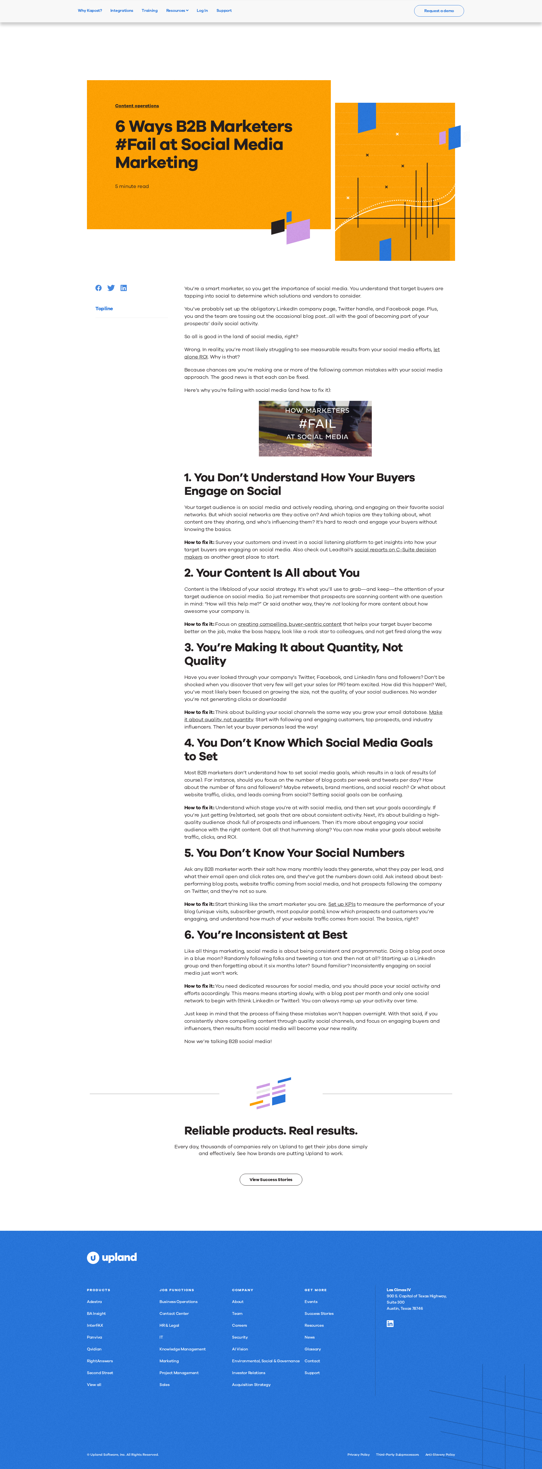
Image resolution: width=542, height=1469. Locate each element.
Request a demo (439, 11)
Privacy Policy (359, 1454)
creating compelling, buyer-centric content (290, 624)
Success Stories (319, 1313)
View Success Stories (271, 1179)
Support (312, 1373)
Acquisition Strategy (251, 1384)
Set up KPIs (342, 904)
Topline (104, 308)
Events (311, 1301)
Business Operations (178, 1301)
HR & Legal (169, 1325)
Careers (239, 1325)
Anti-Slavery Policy (440, 1454)
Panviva (94, 1337)
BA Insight (96, 1313)
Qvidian (94, 1349)
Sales (164, 1384)
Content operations (137, 106)
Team (237, 1313)
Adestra (94, 1301)
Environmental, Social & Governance (266, 1361)
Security (240, 1337)
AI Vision (240, 1349)
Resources (176, 10)
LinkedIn (390, 1323)
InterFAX (95, 1325)
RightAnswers (100, 1361)
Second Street (100, 1373)
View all (94, 1384)
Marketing (169, 1361)
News (310, 1337)
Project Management (179, 1373)
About (238, 1301)
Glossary (313, 1349)
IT (161, 1337)
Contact (312, 1361)
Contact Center (174, 1313)
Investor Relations (248, 1373)
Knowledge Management (182, 1349)
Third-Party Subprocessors (397, 1454)
